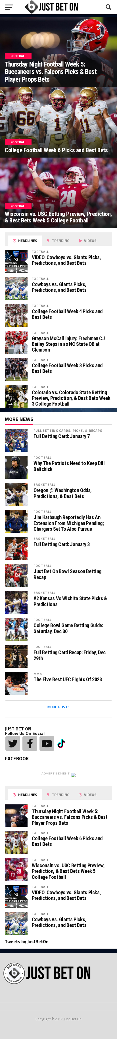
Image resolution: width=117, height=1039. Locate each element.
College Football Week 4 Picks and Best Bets (67, 314)
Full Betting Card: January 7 (62, 436)
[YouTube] (46, 743)
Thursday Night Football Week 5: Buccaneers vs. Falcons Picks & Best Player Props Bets (69, 817)
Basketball (44, 484)
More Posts (58, 707)
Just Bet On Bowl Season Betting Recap (67, 574)
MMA (38, 673)
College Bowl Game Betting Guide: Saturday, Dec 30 (68, 628)
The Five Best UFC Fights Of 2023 (68, 679)
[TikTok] (61, 743)
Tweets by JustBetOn (27, 941)
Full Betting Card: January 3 (62, 544)
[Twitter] (12, 743)
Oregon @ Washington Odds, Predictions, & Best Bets (63, 493)
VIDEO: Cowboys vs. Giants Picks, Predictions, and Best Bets (66, 260)
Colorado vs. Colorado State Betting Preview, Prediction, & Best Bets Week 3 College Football (71, 398)
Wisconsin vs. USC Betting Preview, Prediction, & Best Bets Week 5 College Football (68, 871)
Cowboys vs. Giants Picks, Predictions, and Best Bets (59, 287)
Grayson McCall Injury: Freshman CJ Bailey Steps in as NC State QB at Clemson (68, 344)
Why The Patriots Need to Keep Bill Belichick (69, 466)
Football (42, 457)
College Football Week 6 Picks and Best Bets (67, 841)
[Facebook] (29, 743)
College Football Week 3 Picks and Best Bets (67, 368)
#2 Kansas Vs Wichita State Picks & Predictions (70, 601)
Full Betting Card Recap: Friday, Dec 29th (70, 655)
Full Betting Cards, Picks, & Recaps (68, 430)
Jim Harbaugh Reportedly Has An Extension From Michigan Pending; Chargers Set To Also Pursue (69, 523)
